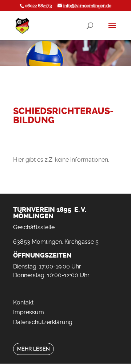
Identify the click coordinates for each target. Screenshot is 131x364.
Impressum (28, 312)
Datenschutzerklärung (42, 322)
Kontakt (23, 302)
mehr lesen (33, 349)
